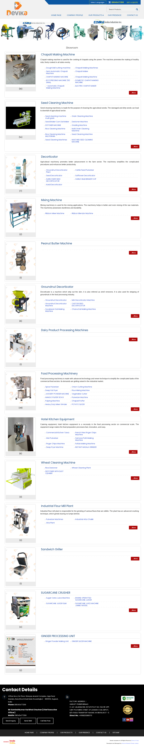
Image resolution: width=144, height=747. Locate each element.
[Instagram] (131, 721)
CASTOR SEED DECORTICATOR (78, 304)
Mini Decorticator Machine (83, 300)
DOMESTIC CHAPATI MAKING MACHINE (87, 81)
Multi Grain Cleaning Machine (80, 129)
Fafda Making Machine (85, 443)
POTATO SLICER (78, 404)
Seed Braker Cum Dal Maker (57, 121)
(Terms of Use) (135, 740)
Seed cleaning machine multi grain (55, 117)
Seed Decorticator (54, 175)
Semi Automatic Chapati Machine (57, 72)
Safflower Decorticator (85, 175)
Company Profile (75, 15)
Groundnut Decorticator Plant (56, 171)
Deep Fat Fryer (51, 390)
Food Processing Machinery (59, 373)
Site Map (116, 732)
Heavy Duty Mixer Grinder (56, 404)
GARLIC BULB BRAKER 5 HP (85, 179)
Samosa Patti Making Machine (84, 439)
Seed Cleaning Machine (57, 103)
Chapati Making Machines (86, 68)
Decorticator (49, 157)
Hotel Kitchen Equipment (57, 419)
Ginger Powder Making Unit (57, 641)
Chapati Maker (81, 71)
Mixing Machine (51, 200)
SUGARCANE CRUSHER (55, 593)
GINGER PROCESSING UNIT (58, 636)
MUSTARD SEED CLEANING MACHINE (82, 140)
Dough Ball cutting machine (58, 68)
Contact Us (132, 15)
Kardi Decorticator (54, 184)
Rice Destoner (51, 467)
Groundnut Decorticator (57, 287)
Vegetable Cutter (79, 394)
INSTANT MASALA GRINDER (86, 447)
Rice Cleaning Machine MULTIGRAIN (55, 135)
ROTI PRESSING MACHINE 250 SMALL (58, 81)
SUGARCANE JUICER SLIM (56, 603)
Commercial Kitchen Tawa (57, 432)
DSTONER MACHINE (53, 125)
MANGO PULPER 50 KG (54, 397)
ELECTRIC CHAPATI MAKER (85, 86)
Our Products (95, 15)
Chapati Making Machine (58, 54)
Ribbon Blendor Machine (82, 213)
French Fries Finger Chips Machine (85, 433)
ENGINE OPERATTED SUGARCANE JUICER (83, 599)
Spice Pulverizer (52, 387)
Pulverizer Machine (80, 397)
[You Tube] (128, 721)
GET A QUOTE (132, 2)
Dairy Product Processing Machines (64, 330)
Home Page (56, 15)
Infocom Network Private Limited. (130, 743)
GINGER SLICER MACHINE (82, 641)
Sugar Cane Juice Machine (58, 598)
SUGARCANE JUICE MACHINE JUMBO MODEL (87, 604)
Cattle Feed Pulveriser (84, 170)
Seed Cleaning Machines (56, 139)
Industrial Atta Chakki (84, 519)
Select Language (97, 2)
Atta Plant (50, 522)
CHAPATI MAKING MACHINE (57, 77)
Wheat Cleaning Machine (58, 462)
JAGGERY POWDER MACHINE (57, 394)
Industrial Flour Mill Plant (57, 506)
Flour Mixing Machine (81, 390)
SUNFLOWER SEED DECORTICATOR (53, 180)
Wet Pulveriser (52, 438)
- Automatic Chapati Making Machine (55, 87)
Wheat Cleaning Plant (81, 467)
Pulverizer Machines (54, 519)
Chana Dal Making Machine (84, 309)
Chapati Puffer (78, 401)
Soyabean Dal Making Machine (54, 310)
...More (133, 93)
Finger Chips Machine (55, 443)
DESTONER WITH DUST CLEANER (54, 472)
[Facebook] (124, 721)
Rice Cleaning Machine (55, 128)
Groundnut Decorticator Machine (56, 304)
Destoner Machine (80, 121)
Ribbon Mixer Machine (54, 213)
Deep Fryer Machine (54, 447)
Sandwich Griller (52, 549)
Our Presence (114, 15)
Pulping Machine (52, 401)
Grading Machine (79, 125)
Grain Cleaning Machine (82, 116)
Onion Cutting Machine (82, 387)
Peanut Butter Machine (56, 243)
